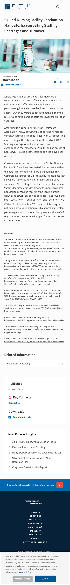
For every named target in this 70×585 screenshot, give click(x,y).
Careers (34, 531)
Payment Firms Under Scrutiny (28, 447)
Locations (34, 527)
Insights (34, 519)
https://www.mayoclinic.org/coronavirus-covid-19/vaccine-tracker (34, 320)
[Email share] (55, 82)
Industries (35, 516)
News (34, 538)
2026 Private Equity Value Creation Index (34, 442)
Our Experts (35, 523)
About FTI (34, 534)
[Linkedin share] (61, 82)
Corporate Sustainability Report (29, 467)
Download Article (12, 85)
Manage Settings (22, 579)
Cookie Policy (25, 572)
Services (35, 512)
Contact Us (14, 403)
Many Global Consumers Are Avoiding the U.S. (37, 452)
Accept (45, 579)
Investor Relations (34, 542)
